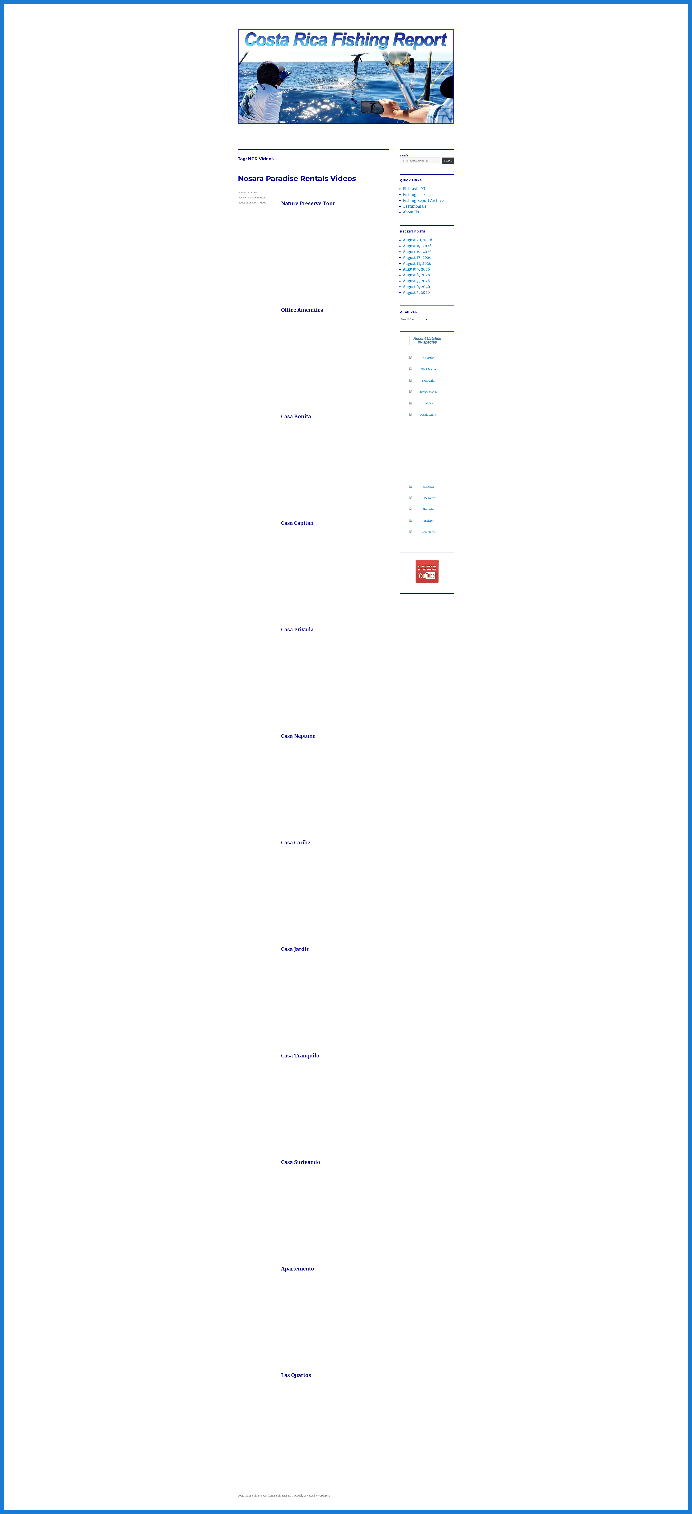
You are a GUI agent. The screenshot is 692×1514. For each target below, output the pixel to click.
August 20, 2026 (417, 240)
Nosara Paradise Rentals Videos (297, 178)
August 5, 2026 (416, 292)
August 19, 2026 (417, 246)
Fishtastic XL (414, 189)
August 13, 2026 (417, 263)
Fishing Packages (418, 194)
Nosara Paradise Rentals (252, 197)
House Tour (244, 202)
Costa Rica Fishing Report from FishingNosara (264, 1495)
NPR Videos (259, 202)
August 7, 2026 (416, 281)
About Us (411, 212)
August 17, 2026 (417, 257)
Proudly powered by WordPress (312, 1495)
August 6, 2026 (416, 286)
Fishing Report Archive (423, 200)
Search (404, 155)
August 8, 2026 (416, 275)
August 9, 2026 (416, 269)
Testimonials (414, 206)
